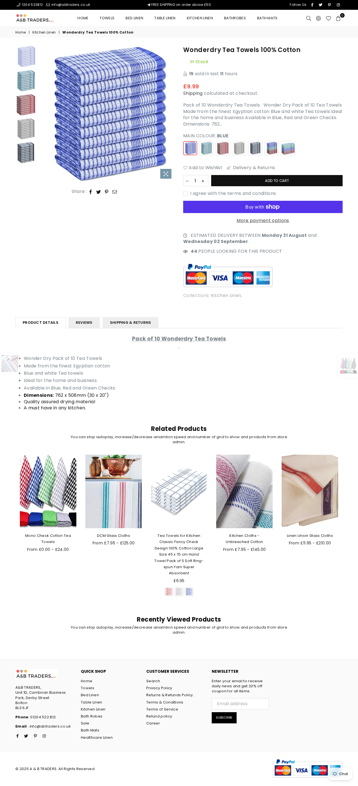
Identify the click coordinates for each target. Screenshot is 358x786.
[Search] (309, 18)
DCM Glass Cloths (113, 535)
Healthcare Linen (97, 737)
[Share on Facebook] (91, 191)
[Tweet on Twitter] (98, 191)
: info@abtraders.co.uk (49, 726)
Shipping (193, 93)
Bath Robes (91, 716)
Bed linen (134, 18)
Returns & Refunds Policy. (170, 695)
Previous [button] (44, 114)
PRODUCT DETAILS (40, 322)
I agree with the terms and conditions (232, 193)
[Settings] (318, 18)
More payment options (263, 221)
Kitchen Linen (200, 18)
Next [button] (170, 114)
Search (153, 681)
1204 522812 (32, 4)
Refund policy (159, 716)
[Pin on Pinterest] (107, 191)
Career (153, 723)
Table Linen (165, 18)
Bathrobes (235, 18)
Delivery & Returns (253, 168)
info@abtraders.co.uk (70, 4)
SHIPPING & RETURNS (130, 322)
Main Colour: (206, 136)
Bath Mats (267, 18)
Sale (85, 723)
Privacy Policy (159, 688)
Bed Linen (90, 695)
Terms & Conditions (164, 702)
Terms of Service (162, 709)
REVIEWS (84, 322)
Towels (107, 18)
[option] (107, 113)
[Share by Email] (114, 191)
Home (82, 18)
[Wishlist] (328, 18)
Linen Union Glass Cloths (310, 535)
